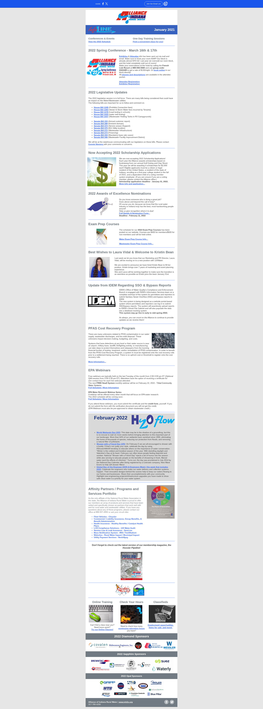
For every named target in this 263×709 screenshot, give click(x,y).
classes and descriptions (133, 75)
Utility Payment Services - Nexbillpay (111, 537)
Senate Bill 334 (101, 135)
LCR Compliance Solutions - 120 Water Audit (114, 528)
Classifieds (160, 602)
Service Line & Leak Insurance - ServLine (113, 530)
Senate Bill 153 (101, 121)
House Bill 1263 (101, 110)
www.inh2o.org (126, 702)
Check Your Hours (131, 602)
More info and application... (132, 184)
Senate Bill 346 (101, 137)
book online (159, 70)
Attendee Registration (129, 82)
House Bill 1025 (101, 114)
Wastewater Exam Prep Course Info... (136, 244)
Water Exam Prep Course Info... (133, 239)
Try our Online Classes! (102, 629)
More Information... (97, 362)
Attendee (134, 56)
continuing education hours (131, 628)
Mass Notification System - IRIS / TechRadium (115, 533)
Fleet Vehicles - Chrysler (105, 517)
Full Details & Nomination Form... (134, 213)
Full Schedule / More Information (103, 388)
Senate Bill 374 (101, 126)
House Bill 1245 (101, 107)
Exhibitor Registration (129, 84)
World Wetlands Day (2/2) (108, 432)
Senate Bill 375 (101, 128)
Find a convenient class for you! (148, 42)
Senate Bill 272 (101, 130)
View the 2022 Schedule (99, 42)
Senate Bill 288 (101, 123)
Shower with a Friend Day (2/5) (111, 444)
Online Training (102, 602)
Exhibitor (123, 56)
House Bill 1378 (101, 112)
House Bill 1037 (101, 116)
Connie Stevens (96, 144)
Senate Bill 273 (101, 133)
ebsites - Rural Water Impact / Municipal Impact (117, 535)
